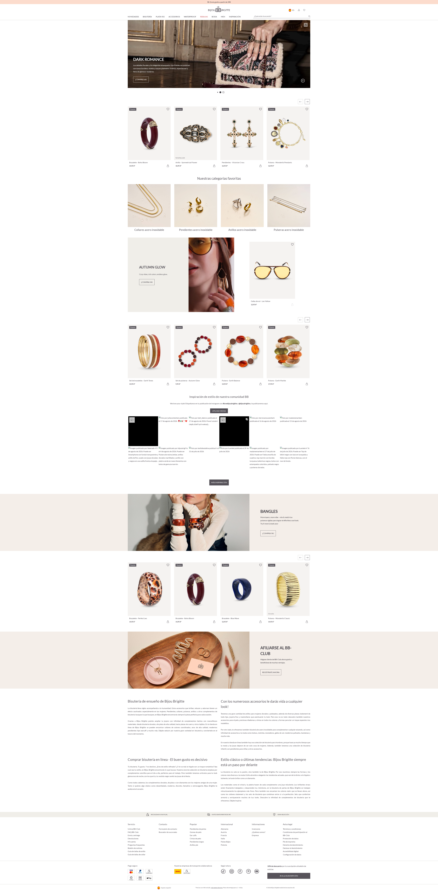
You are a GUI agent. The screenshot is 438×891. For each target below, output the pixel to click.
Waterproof (190, 17)
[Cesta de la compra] (309, 10)
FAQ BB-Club (133, 832)
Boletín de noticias (135, 848)
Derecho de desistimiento (293, 845)
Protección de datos (291, 838)
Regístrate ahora (270, 672)
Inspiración (235, 17)
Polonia (224, 845)
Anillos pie (194, 845)
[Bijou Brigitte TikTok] (223, 871)
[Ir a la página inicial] (219, 9)
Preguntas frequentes (136, 845)
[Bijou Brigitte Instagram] (231, 871)
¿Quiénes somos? (258, 832)
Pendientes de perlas (198, 829)
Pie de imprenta (289, 842)
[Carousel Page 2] (220, 92)
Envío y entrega (134, 835)
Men (223, 17)
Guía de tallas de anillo (136, 851)
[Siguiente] (307, 101)
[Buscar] (309, 16)
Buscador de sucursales (168, 832)
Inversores (256, 829)
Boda (214, 17)
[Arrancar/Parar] (303, 80)
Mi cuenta (132, 842)
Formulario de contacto (168, 829)
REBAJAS (204, 17)
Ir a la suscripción (289, 876)
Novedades (133, 17)
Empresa (255, 835)
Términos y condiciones (292, 829)
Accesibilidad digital (291, 851)
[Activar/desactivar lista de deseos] (168, 109)
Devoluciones (133, 838)
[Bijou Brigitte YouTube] (256, 871)
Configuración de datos (292, 855)
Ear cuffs (193, 835)
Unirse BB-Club (134, 829)
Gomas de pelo (195, 832)
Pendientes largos (197, 842)
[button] (298, 10)
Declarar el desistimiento (292, 848)
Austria (224, 832)
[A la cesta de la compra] (168, 166)
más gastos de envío (217, 887)
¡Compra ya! (141, 79)
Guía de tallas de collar (136, 854)
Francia (224, 835)
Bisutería (147, 17)
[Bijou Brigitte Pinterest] (248, 871)
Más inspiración (219, 482)
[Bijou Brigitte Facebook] (240, 871)
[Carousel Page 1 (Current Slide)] (218, 92)
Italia (223, 838)
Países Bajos (226, 842)
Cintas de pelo (195, 838)
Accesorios (174, 17)
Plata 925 (160, 17)
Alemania (224, 829)
